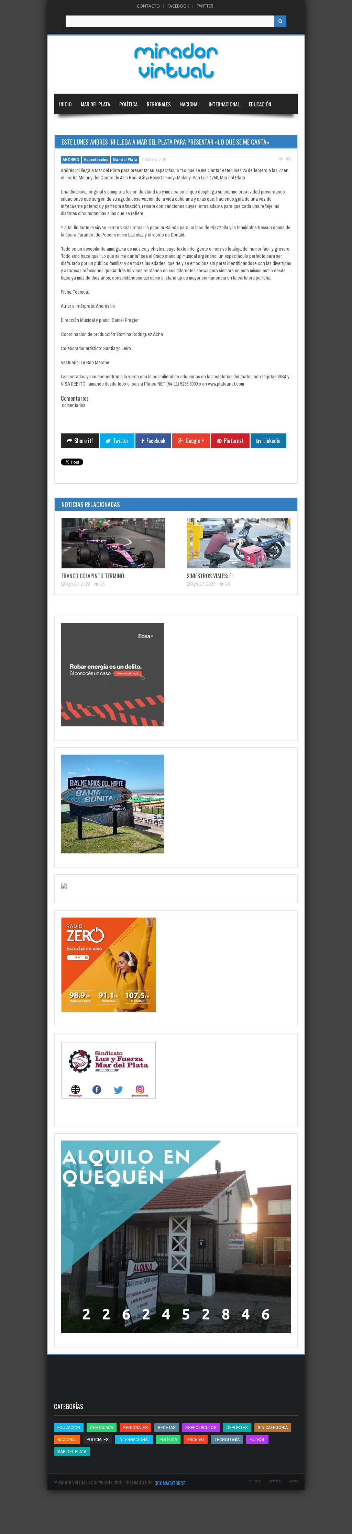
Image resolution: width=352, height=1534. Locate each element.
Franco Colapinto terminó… (94, 576)
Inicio (65, 104)
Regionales (159, 104)
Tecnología (107, 124)
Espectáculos (96, 159)
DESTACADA (101, 1427)
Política (128, 104)
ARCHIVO (71, 159)
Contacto (148, 6)
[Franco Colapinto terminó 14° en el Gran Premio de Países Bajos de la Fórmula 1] (113, 543)
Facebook (178, 6)
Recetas (167, 1427)
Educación (260, 104)
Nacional (189, 104)
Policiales (98, 1439)
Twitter (205, 6)
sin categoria (273, 1427)
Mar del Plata (95, 104)
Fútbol (257, 1439)
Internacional (224, 104)
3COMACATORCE (170, 1482)
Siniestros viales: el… (211, 576)
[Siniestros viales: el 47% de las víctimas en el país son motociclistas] (238, 543)
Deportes (69, 124)
